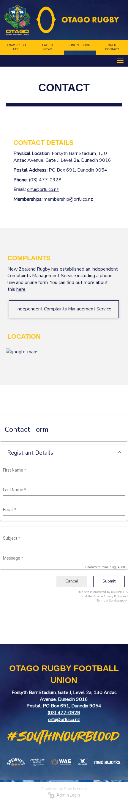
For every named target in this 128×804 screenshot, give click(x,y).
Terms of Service (107, 601)
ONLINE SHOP (79, 45)
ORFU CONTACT (112, 47)
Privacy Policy (113, 596)
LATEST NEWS (47, 47)
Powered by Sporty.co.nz (64, 788)
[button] (64, 453)
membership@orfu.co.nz (68, 199)
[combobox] (63, 470)
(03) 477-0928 (45, 180)
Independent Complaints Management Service (63, 309)
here (21, 289)
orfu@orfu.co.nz (43, 189)
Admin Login (67, 795)
